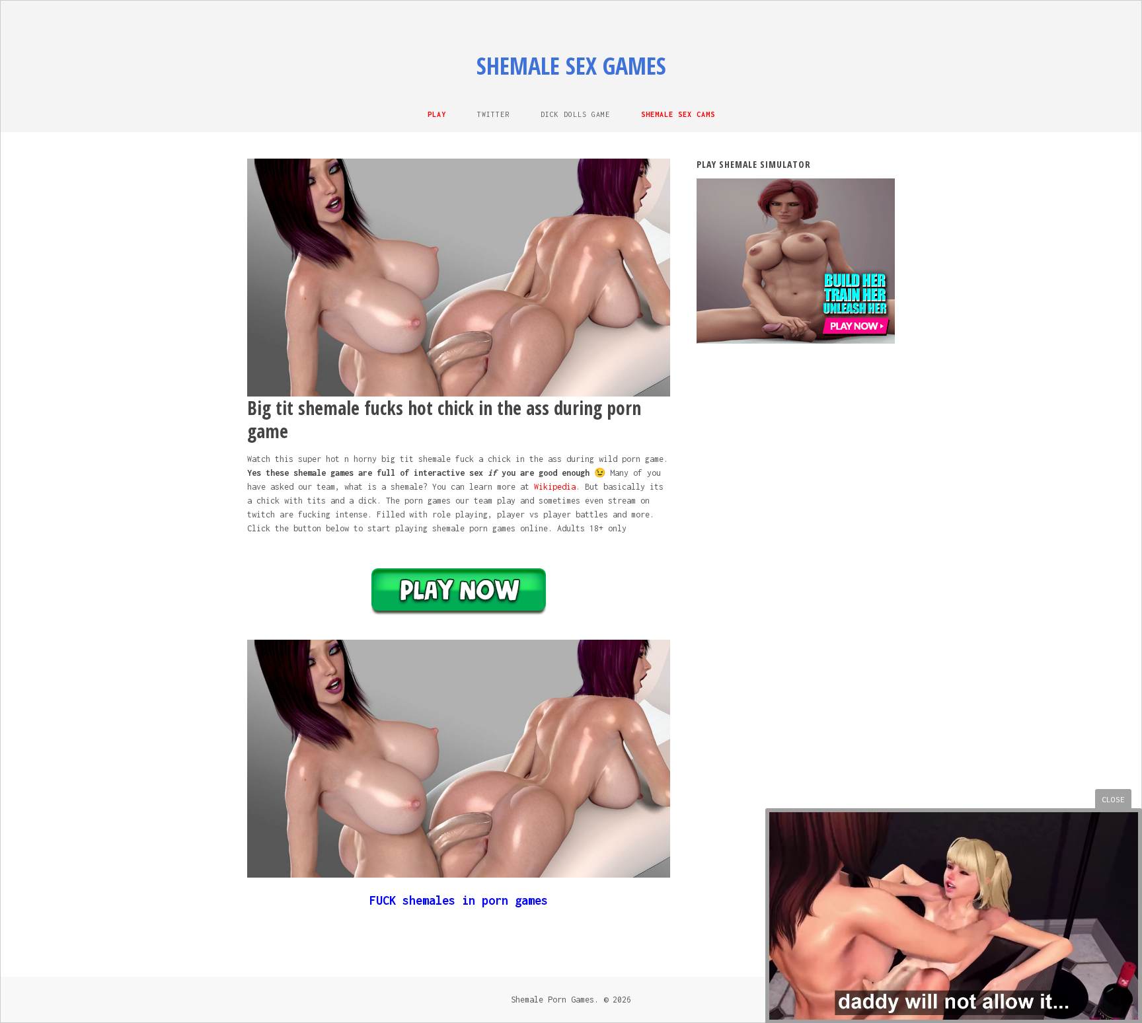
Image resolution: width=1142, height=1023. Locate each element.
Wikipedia (555, 487)
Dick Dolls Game (575, 114)
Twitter (493, 114)
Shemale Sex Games (571, 66)
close (1113, 799)
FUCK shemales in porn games (458, 900)
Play (437, 114)
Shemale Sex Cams (678, 114)
